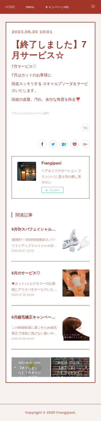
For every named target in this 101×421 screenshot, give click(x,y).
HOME (10, 6)
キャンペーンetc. (57, 6)
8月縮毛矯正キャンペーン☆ (35, 317)
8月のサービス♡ (26, 272)
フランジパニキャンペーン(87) (30, 113)
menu (30, 6)
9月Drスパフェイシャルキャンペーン (43, 229)
